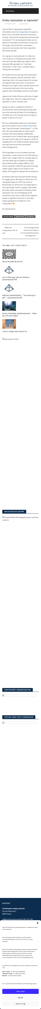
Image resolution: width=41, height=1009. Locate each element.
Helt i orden (20, 991)
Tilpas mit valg (20, 1004)
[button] (37, 923)
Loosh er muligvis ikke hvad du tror (14, 331)
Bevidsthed (20, 216)
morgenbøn (23, 32)
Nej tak (20, 997)
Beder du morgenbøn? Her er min (10, 230)
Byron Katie (28, 126)
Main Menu (10, 11)
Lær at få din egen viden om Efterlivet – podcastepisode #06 (16, 278)
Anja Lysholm (24, 24)
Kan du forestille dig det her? (12, 262)
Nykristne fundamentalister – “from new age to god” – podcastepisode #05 (19, 296)
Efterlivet (30, 216)
